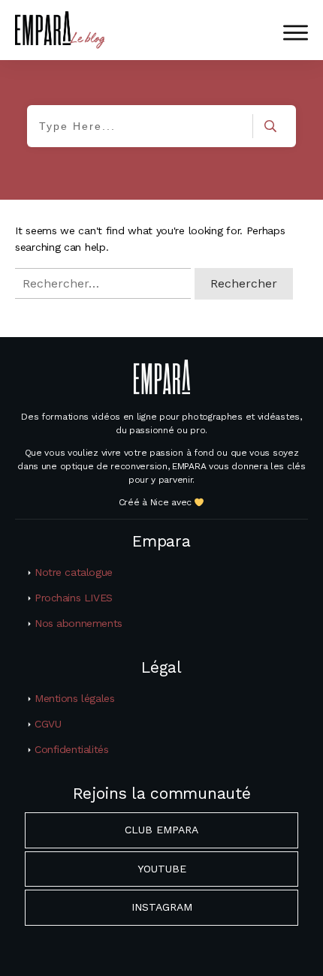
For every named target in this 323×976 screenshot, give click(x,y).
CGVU (48, 724)
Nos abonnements (78, 623)
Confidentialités (71, 749)
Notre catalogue (74, 572)
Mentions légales (74, 698)
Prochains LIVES (74, 598)
